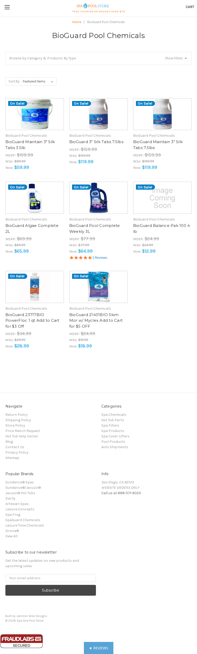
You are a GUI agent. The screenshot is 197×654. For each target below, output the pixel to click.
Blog (9, 441)
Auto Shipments (114, 447)
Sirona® (12, 531)
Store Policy (15, 425)
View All (11, 536)
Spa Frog (12, 514)
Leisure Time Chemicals (24, 525)
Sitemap (12, 458)
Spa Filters (110, 425)
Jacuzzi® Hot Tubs (20, 493)
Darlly (10, 498)
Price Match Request (22, 431)
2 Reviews (99, 257)
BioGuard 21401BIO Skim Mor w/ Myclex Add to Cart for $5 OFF (96, 320)
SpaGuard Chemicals (22, 520)
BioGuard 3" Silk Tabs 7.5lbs (96, 141)
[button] (98, 58)
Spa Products (112, 431)
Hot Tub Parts (112, 420)
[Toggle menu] (7, 7)
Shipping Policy (18, 420)
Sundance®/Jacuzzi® (23, 487)
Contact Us (14, 447)
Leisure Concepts (19, 509)
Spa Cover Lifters (115, 436)
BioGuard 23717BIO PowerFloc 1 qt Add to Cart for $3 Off (32, 320)
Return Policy (16, 414)
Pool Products (113, 441)
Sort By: (14, 81)
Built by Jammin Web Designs (26, 616)
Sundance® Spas (19, 482)
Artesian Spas (17, 504)
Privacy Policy (16, 452)
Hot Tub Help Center (21, 436)
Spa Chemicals (113, 414)
